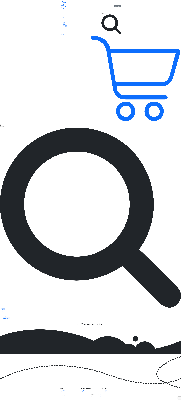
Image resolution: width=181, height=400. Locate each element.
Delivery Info (65, 25)
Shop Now (117, 6)
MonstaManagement (104, 396)
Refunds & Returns (66, 26)
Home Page (87, 328)
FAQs (64, 23)
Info (62, 21)
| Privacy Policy (102, 394)
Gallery (62, 19)
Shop (90, 328)
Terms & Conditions (66, 27)
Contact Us (65, 24)
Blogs (64, 22)
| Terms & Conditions (109, 394)
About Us (63, 17)
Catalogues (63, 18)
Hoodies (62, 34)
